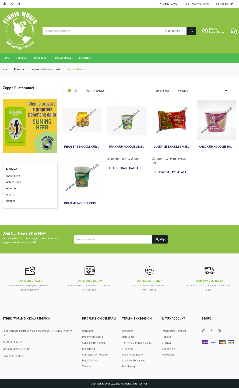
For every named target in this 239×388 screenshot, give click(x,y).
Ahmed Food (13, 182)
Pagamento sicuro (92, 336)
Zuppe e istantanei (18, 88)
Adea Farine (13, 175)
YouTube (11, 3)
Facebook (4, 3)
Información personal (174, 330)
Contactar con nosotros (95, 354)
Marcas (12, 169)
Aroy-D (10, 194)
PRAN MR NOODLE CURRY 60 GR (82, 203)
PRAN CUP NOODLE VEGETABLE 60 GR (127, 146)
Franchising (88, 348)
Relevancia (202, 91)
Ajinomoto (12, 188)
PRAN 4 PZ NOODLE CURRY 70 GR (82, 146)
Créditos (166, 342)
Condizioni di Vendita (94, 342)
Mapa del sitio (90, 360)
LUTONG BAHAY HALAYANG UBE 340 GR (172, 172)
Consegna (127, 330)
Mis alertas (168, 354)
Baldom (10, 200)
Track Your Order (199, 4)
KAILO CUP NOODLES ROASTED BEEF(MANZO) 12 (217, 146)
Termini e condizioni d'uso (136, 342)
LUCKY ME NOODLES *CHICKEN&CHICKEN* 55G (172, 146)
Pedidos (166, 336)
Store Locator (170, 4)
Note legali (128, 336)
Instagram (18, 3)
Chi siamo (87, 330)
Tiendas (86, 366)
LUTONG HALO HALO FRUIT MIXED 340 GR (127, 168)
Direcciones (168, 348)
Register (214, 29)
